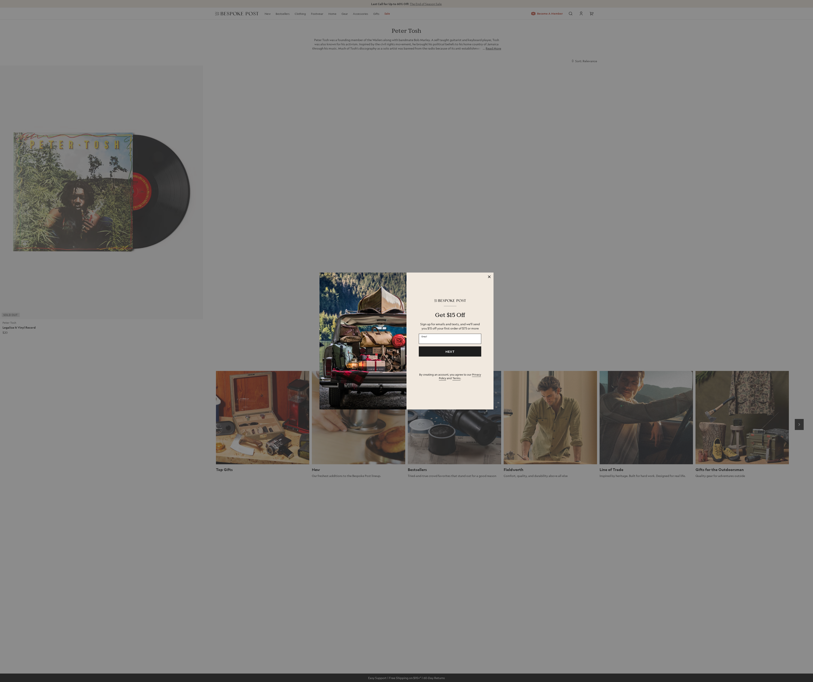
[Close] (489, 277)
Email (424, 336)
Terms (456, 378)
